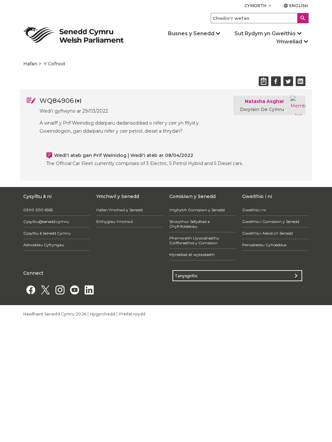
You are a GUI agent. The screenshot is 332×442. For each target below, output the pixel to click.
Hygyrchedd (102, 314)
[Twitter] (45, 289)
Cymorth (258, 5)
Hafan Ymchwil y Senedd (119, 209)
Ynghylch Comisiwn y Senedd (197, 209)
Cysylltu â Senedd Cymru (47, 233)
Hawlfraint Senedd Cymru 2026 (54, 314)
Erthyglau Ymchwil (114, 221)
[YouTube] (74, 289)
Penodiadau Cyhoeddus (264, 244)
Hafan (30, 64)
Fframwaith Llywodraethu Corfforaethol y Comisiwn (194, 240)
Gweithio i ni (254, 209)
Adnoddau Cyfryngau (43, 244)
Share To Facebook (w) (276, 81)
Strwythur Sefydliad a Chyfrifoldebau (189, 224)
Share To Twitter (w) (288, 81)
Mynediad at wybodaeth (192, 254)
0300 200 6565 (38, 209)
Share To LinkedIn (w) (300, 81)
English (295, 5)
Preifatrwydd (132, 314)
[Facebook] (30, 289)
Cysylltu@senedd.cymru (46, 221)
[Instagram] (60, 289)
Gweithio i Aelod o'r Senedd (267, 233)
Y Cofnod (54, 64)
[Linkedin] (89, 289)
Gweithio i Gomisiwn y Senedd (270, 221)
